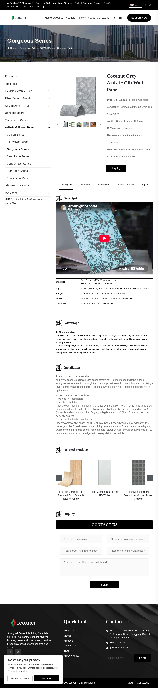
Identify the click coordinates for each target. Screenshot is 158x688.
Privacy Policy (71, 655)
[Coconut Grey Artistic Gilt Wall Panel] (79, 95)
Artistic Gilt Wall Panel (43, 48)
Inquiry (116, 168)
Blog (66, 650)
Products (70, 17)
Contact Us (70, 645)
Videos (91, 17)
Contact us (103, 17)
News (82, 17)
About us (58, 17)
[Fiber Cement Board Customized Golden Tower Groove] (138, 472)
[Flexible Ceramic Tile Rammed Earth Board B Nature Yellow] (71, 472)
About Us (69, 630)
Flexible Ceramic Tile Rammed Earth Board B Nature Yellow (71, 495)
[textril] (19, 18)
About (130, 682)
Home (48, 17)
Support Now (139, 17)
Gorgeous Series (65, 48)
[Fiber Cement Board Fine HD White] (104, 472)
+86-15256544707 (120, 642)
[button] (59, 478)
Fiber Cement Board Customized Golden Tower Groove (137, 495)
